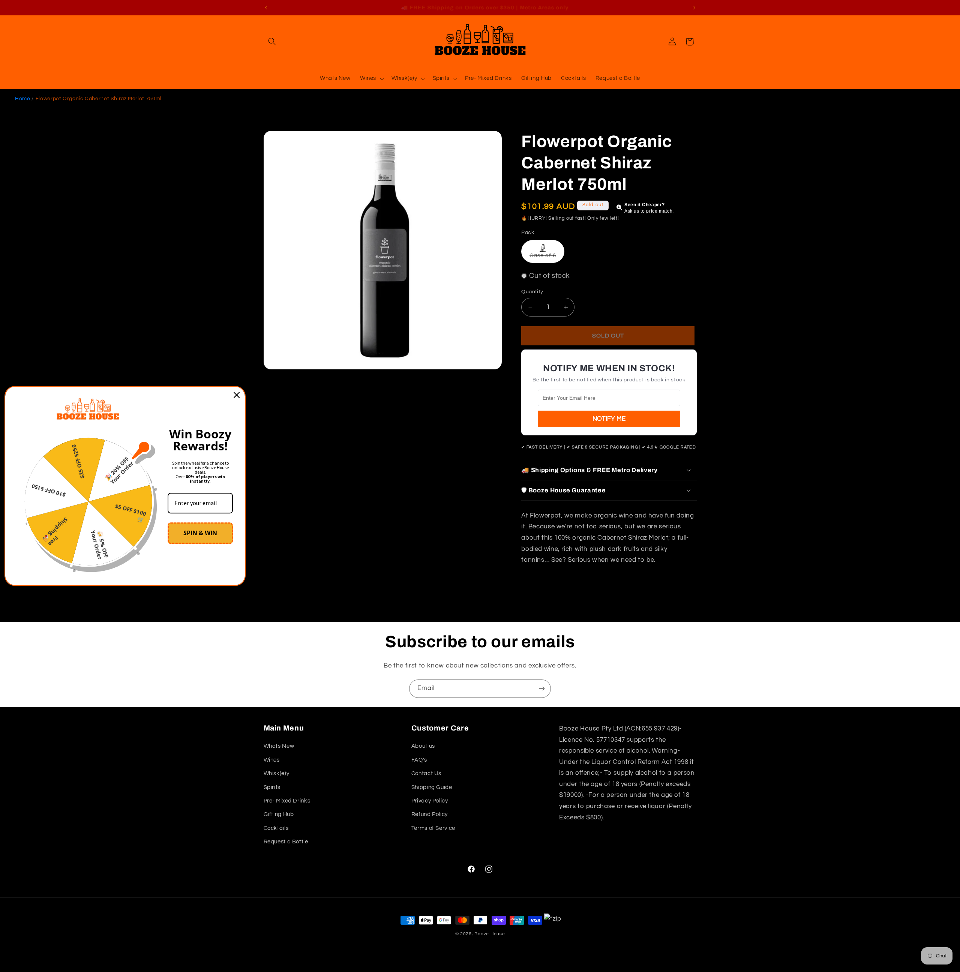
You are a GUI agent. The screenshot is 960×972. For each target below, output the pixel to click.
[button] (272, 41)
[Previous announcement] (266, 7)
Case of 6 (547, 257)
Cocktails (276, 828)
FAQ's (419, 760)
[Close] (237, 395)
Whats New (279, 746)
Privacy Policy (429, 801)
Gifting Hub (279, 814)
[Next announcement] (694, 7)
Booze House (489, 934)
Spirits (272, 787)
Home (22, 98)
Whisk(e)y (277, 773)
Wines (272, 760)
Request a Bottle (286, 841)
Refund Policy (429, 814)
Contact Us (426, 773)
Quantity (532, 291)
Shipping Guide (431, 787)
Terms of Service (433, 828)
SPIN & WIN (200, 533)
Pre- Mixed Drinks (287, 801)
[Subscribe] (541, 689)
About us (423, 746)
